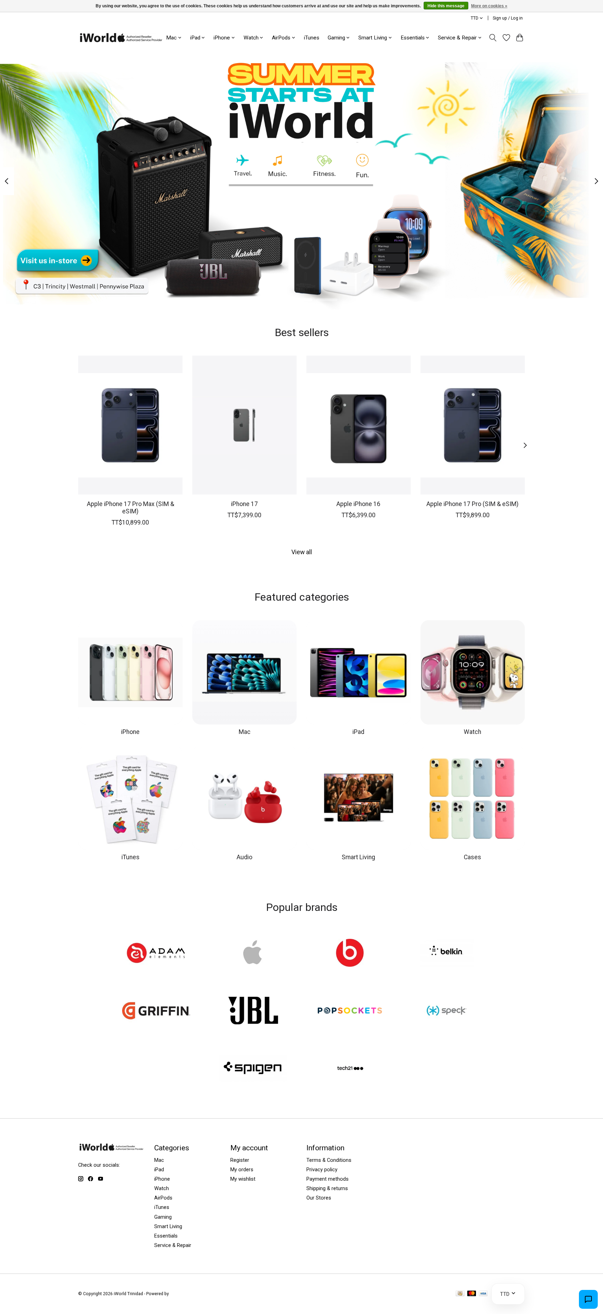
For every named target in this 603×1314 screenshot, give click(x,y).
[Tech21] (350, 1069)
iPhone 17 (244, 503)
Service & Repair (172, 1245)
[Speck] (446, 1011)
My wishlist (242, 1179)
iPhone (130, 731)
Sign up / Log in (508, 18)
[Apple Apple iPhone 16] (358, 425)
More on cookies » (489, 5)
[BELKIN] (446, 953)
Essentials (166, 1236)
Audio (244, 857)
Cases (472, 857)
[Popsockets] (350, 1011)
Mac (245, 731)
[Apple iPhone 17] (244, 425)
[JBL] (253, 1011)
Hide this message (445, 5)
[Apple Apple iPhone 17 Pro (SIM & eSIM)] (472, 425)
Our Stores (318, 1198)
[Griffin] (156, 1011)
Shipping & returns (327, 1188)
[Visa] (483, 1294)
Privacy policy (321, 1169)
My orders (241, 1169)
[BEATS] (350, 953)
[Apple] (253, 953)
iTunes (311, 38)
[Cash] (460, 1294)
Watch (472, 731)
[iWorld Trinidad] (121, 37)
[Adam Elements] (156, 953)
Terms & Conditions (328, 1160)
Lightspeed (181, 1293)
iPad (358, 731)
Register (239, 1160)
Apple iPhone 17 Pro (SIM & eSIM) (472, 503)
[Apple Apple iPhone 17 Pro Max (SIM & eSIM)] (130, 425)
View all (301, 552)
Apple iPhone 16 (358, 503)
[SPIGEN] (253, 1069)
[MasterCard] (471, 1294)
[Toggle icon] (493, 37)
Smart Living (358, 857)
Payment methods (327, 1179)
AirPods (163, 1198)
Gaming (163, 1217)
